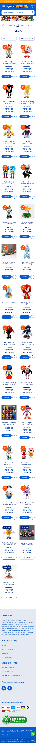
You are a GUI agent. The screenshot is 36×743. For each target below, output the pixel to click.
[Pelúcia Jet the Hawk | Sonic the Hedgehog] (14, 237)
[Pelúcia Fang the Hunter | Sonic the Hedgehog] (32, 437)
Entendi (31, 740)
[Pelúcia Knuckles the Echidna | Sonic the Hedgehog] (32, 317)
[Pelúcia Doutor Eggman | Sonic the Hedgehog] (14, 357)
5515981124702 (9, 668)
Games (30, 25)
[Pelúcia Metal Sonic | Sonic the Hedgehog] (14, 397)
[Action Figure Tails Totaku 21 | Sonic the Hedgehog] (32, 237)
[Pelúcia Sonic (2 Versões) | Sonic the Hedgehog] (14, 197)
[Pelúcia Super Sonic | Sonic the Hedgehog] (32, 116)
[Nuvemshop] (8, 735)
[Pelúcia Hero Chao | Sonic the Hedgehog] (14, 518)
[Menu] (4, 6)
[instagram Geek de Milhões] (4, 688)
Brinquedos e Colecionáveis (17, 25)
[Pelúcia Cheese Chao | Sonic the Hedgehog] (14, 317)
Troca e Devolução (8, 649)
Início (3, 25)
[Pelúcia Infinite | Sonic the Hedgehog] (32, 197)
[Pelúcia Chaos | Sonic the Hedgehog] (32, 277)
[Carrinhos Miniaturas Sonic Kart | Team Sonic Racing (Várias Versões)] (14, 435)
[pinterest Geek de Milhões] (9, 688)
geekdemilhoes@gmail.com (13, 675)
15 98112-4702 (9, 671)
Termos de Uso (7, 657)
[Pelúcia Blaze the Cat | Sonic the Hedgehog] (32, 518)
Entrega (4, 645)
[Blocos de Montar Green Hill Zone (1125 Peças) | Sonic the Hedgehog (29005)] (14, 277)
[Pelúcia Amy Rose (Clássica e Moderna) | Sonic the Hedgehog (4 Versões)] (32, 477)
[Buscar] (32, 12)
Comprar (7, 76)
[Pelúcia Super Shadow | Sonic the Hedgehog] (14, 76)
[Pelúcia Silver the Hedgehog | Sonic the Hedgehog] (14, 477)
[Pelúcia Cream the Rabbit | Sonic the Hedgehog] (32, 76)
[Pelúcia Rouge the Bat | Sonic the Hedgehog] (32, 397)
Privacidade (5, 653)
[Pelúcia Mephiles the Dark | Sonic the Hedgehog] (32, 156)
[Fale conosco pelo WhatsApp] (32, 734)
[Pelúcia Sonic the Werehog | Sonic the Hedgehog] (32, 357)
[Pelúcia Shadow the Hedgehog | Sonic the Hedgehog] (14, 116)
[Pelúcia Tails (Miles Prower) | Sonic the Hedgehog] (14, 156)
